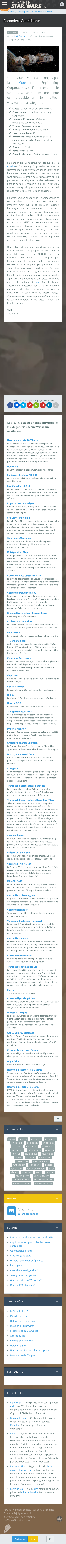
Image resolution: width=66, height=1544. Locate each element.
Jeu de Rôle (31, 1154)
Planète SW (19, 1165)
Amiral (13, 1469)
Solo (38, 1172)
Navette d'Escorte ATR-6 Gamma (24, 1069)
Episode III (17, 1143)
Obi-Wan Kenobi (41, 1161)
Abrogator (12, 768)
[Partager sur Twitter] (23, 405)
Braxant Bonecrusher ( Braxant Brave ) (28, 613)
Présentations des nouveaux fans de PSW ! (32, 1237)
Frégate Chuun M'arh (18, 852)
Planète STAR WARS (28, 4)
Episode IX (48, 1143)
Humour (16, 1154)
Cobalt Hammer (15, 686)
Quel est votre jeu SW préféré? (26, 1280)
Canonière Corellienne (19, 658)
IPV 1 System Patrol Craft (20, 754)
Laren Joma (16, 1488)
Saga (51, 1168)
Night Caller (13, 1061)
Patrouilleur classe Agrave (21, 895)
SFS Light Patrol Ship (18, 517)
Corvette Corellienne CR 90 (21, 592)
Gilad (29, 1469)
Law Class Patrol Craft (19, 486)
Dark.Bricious (20, 36)
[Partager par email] (56, 405)
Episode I (36, 1139)
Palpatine (15, 1425)
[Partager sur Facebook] (10, 405)
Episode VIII (17, 1150)
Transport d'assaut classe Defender (26, 785)
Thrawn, (22, 1469)
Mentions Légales (22, 1509)
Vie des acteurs (43, 1183)
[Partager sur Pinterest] (30, 405)
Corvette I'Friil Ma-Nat (19, 863)
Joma (35, 1488)
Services (27, 1172)
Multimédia (22, 1161)
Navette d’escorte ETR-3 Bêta (23, 1086)
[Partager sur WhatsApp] (36, 405)
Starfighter (22, 1176)
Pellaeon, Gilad (18, 1466)
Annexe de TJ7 (17, 1335)
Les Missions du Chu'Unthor (24, 1330)
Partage (19, 1539)
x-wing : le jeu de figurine (23, 1275)
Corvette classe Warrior (20, 955)
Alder (13, 1406)
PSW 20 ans (35, 1165)
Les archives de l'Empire (22, 1355)
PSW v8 (7, 1509)
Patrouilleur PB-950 (17, 938)
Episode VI (31, 1146)
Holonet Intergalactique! (23, 1321)
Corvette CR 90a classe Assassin (24, 575)
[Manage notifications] (59, 1519)
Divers (23, 1139)
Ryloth (13, 1433)
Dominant (12, 466)
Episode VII (48, 1146)
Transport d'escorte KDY (20, 711)
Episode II (50, 1139)
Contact (8, 1513)
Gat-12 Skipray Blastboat (20, 1032)
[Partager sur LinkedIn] (49, 405)
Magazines (45, 1157)
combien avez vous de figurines (26, 1260)
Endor (36, 282)
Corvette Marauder (17, 909)
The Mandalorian (43, 1179)
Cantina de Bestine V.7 (21, 1340)
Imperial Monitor (16, 728)
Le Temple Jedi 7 (19, 1311)
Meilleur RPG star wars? (22, 1285)
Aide (33, 1539)
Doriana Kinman (18, 1418)
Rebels (49, 1165)
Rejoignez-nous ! (22, 1513)
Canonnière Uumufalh (19, 538)
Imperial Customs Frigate (20, 503)
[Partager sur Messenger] (17, 405)
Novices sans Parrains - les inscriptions (30, 1350)
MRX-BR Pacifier (16, 881)
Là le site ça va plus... (21, 1255)
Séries (14, 1172)
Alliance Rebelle (29, 1492)
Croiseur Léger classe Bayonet (23, 1050)
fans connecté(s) (28, 1211)
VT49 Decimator (15, 835)
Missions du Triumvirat (22, 1325)
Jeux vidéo (47, 1154)
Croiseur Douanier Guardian (22, 742)
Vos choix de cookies (43, 1509)
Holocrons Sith (18, 1345)
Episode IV (32, 1143)
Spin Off (50, 1172)
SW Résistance (41, 1176)
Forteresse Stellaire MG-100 (22, 474)
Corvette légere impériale (21, 998)
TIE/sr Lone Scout (16, 640)
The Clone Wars (21, 1179)
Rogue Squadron (36, 1168)
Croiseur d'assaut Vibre (19, 621)
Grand (50, 1466)
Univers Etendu (21, 1183)
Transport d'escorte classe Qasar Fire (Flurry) (31, 800)
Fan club (50, 1150)
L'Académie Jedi (18, 1316)
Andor (11, 1139)
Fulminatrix (13, 632)
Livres (18, 1157)
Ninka (10, 694)
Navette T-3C (14, 703)
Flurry (10, 989)
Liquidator (13, 675)
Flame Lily (15, 1402)
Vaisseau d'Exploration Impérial (24, 920)
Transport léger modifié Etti (22, 966)
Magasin (30, 1157)
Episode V (17, 1146)
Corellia (24, 82)
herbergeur (16, 1265)
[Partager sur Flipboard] (43, 405)
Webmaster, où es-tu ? (21, 1250)
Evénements (34, 1150)
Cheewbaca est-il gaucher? (24, 1270)
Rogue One (16, 1168)
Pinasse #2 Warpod (17, 1012)
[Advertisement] (33, 359)
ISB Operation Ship (17, 552)
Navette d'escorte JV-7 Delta (22, 440)
